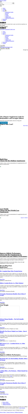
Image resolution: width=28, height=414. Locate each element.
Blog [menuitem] (4, 10)
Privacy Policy (6, 402)
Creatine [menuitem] (7, 15)
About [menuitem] (4, 8)
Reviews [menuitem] (7, 13)
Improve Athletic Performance (10, 253)
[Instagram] (4, 22)
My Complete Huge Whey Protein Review (11, 271)
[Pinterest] (5, 22)
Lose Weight (4, 209)
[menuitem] (6, 11)
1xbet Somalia (22, 407)
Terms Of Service (6, 403)
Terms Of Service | (11, 412)
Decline (5, 26)
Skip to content (3, 0)
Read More (2, 279)
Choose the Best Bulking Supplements (12, 161)
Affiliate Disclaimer (7, 404)
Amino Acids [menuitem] (8, 16)
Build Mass (3, 159)
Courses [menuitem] (4, 9)
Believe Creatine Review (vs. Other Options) (11, 283)
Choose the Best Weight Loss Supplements (9, 211)
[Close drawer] (1, 6)
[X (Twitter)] (2, 22)
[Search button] (13, 3)
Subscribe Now (4, 122)
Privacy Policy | (3, 412)
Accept (2, 26)
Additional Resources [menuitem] (9, 18)
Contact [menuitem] (4, 20)
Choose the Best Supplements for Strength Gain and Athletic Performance (13, 255)
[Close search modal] (1, 2)
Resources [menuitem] (5, 19)
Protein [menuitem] (6, 14)
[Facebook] (1, 22)
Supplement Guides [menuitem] (9, 12)
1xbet (11, 376)
